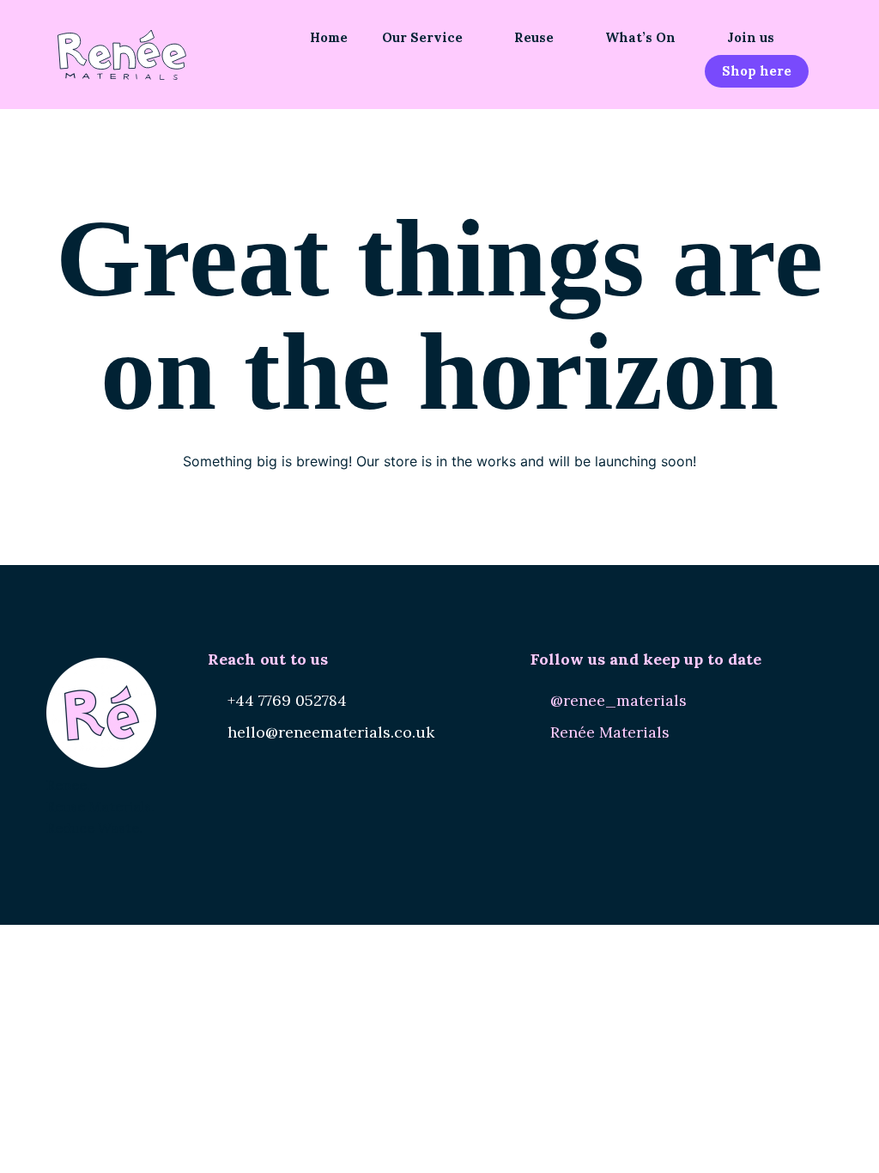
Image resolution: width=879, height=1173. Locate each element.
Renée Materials (610, 732)
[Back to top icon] (797, 1138)
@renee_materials (618, 700)
